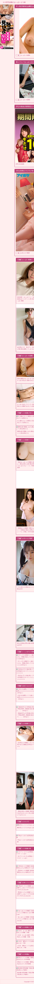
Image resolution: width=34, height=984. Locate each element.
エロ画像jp (25, 954)
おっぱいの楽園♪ (25, 55)
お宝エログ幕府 (25, 253)
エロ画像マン (26, 723)
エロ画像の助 (26, 848)
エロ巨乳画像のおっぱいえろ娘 (14, 2)
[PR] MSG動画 (20, 164)
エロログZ (25, 821)
